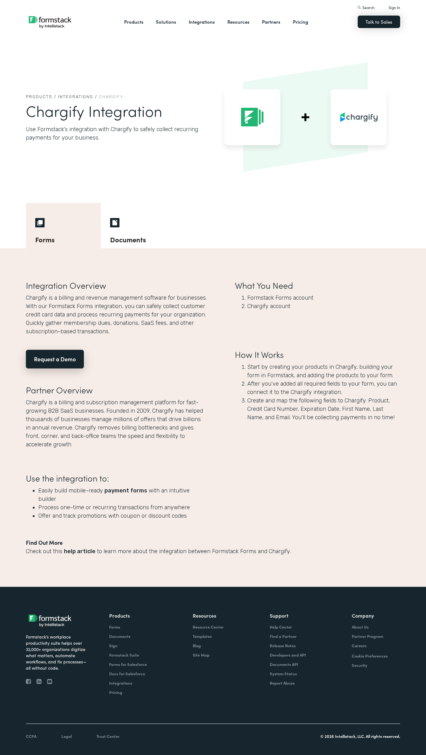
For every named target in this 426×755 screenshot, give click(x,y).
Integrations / (77, 96)
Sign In (394, 7)
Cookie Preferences (370, 656)
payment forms (125, 490)
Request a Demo (55, 359)
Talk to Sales (378, 21)
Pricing (300, 21)
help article (79, 551)
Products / (41, 96)
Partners (271, 21)
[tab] (63, 225)
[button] (134, 21)
